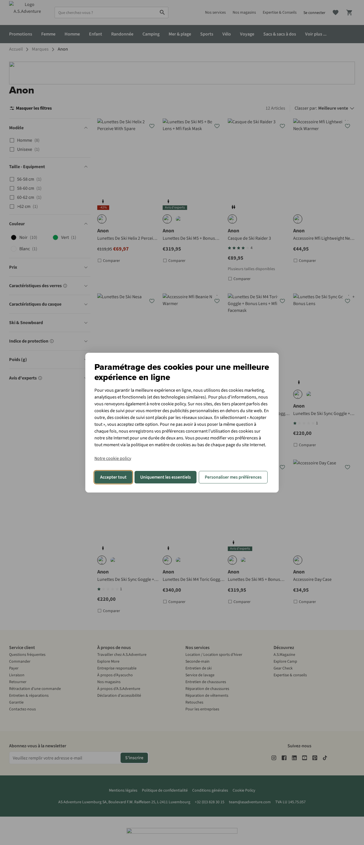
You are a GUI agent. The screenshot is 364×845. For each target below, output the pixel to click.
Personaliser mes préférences (233, 477)
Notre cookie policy (112, 458)
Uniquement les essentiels (165, 477)
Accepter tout (113, 477)
